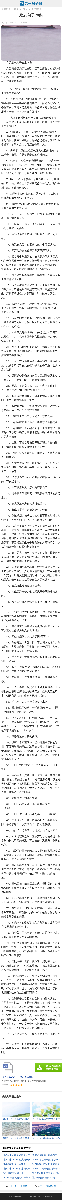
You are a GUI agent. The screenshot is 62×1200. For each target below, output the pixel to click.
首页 (16, 9)
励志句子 (37, 9)
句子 (25, 9)
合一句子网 (27, 1196)
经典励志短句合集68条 (14, 1164)
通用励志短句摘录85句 (43, 1177)
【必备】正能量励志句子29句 (24, 1186)
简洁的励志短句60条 (13, 1173)
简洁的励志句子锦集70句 (44, 1155)
